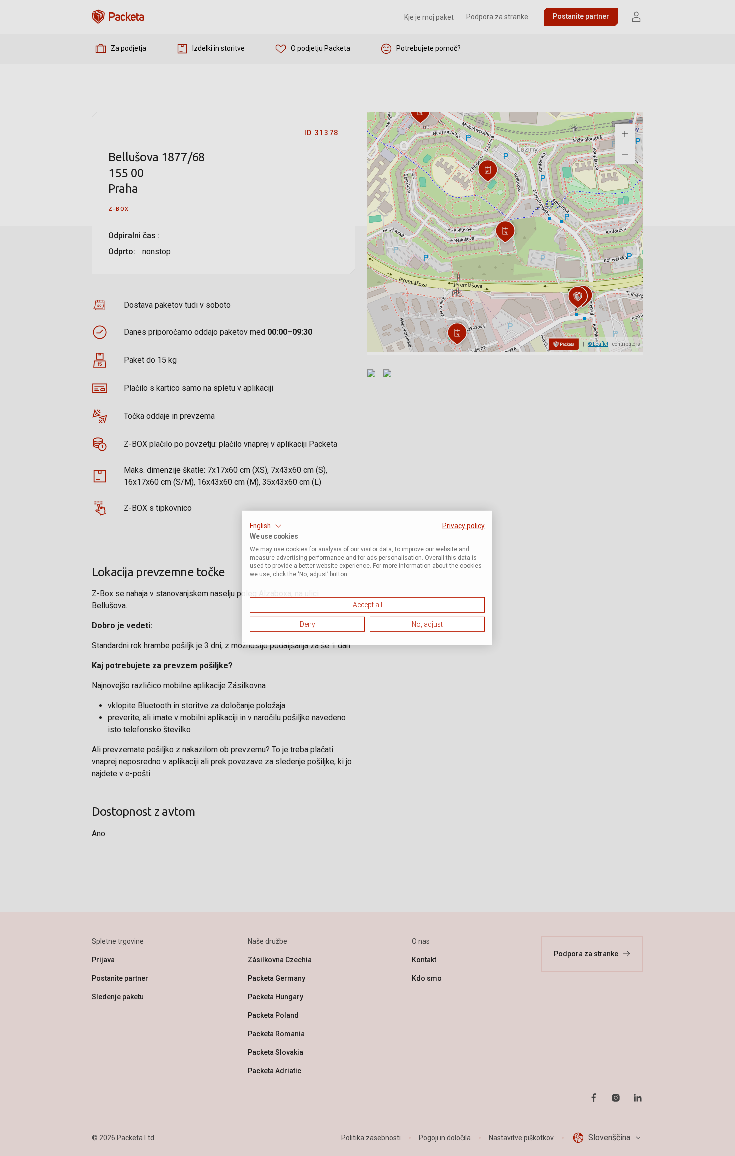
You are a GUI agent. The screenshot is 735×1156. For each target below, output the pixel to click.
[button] (266, 526)
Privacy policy (463, 526)
